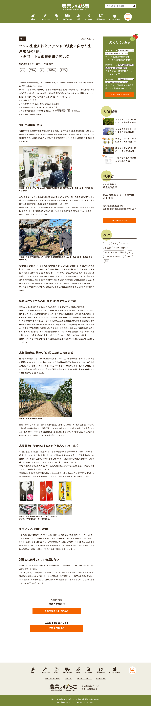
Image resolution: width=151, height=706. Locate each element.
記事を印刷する (57, 628)
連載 (106, 261)
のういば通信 (114, 19)
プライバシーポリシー (84, 678)
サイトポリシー (101, 678)
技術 (57, 19)
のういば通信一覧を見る (120, 94)
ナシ (22, 70)
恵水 (114, 243)
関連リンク (68, 678)
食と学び (88, 19)
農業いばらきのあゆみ (52, 678)
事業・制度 (101, 19)
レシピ (123, 243)
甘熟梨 (63, 70)
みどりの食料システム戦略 (114, 252)
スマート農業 (121, 248)
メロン (129, 257)
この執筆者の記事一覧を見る (56, 611)
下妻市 (32, 70)
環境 (78, 19)
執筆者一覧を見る (119, 220)
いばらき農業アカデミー (113, 257)
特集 (33, 19)
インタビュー (45, 19)
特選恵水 (52, 70)
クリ (130, 252)
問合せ (128, 19)
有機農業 (108, 248)
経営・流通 (67, 19)
